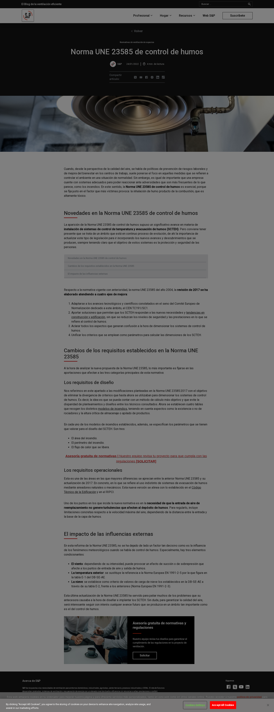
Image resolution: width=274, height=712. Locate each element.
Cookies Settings (195, 705)
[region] (137, 705)
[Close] (268, 705)
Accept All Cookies (223, 705)
